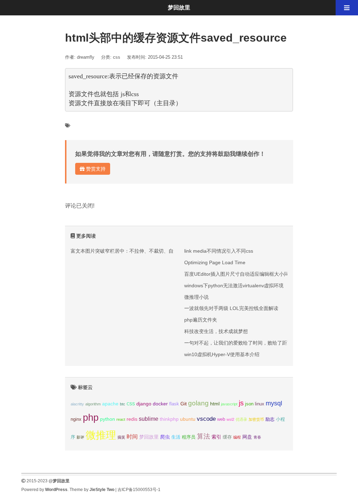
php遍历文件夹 (200, 320)
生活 (175, 437)
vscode (206, 419)
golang (198, 403)
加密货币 (256, 419)
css (116, 57)
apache (110, 403)
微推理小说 (196, 297)
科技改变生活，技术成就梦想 (216, 331)
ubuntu (187, 419)
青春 (257, 437)
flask (174, 404)
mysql (274, 403)
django (143, 403)
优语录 (241, 419)
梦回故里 (149, 437)
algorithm (93, 404)
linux (259, 404)
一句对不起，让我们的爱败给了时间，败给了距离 (238, 343)
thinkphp (169, 419)
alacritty (77, 404)
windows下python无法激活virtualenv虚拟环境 (234, 285)
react (120, 419)
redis (132, 419)
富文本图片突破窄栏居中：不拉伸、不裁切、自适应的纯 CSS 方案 (143, 251)
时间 (132, 437)
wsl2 (230, 419)
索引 (216, 437)
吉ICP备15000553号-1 (138, 489)
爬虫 (165, 437)
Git (183, 403)
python (107, 419)
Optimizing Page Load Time (214, 262)
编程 (237, 437)
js (241, 403)
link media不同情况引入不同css (218, 251)
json (249, 404)
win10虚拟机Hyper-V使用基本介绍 (221, 354)
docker (160, 403)
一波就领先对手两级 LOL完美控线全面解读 (231, 308)
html (215, 403)
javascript (229, 404)
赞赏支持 (95, 169)
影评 (80, 437)
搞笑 (121, 437)
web (221, 419)
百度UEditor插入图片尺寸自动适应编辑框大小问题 (239, 274)
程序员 (188, 437)
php (91, 417)
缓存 (227, 437)
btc (122, 404)
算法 (203, 436)
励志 (269, 419)
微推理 (101, 435)
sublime (148, 419)
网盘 (247, 437)
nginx (76, 419)
